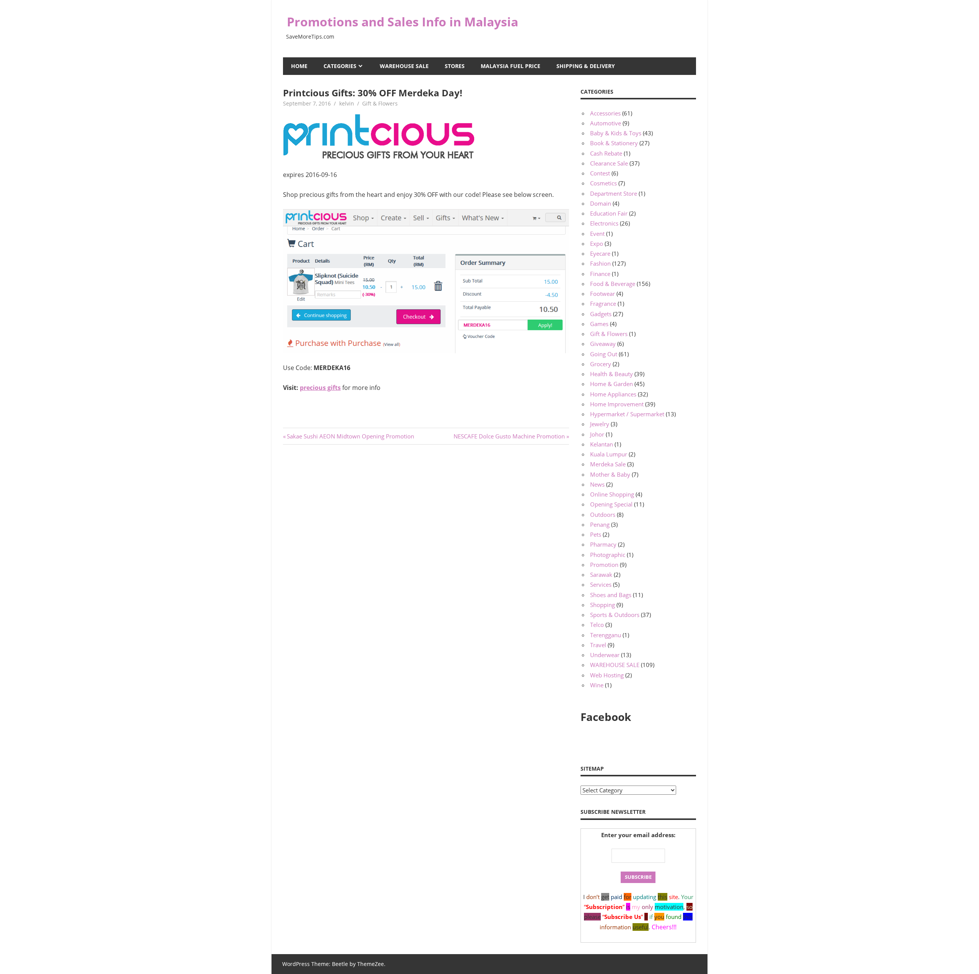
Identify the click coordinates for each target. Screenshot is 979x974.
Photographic (607, 554)
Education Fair (609, 213)
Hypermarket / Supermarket (627, 414)
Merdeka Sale (608, 464)
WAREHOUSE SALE (404, 66)
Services (600, 584)
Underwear (605, 655)
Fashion (600, 263)
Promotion (604, 564)
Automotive (605, 123)
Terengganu (605, 635)
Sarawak (601, 574)
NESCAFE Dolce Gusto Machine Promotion (509, 436)
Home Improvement (617, 404)
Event (597, 233)
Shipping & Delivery (585, 66)
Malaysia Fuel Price (510, 66)
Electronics (604, 223)
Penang (600, 524)
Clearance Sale (609, 163)
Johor (597, 434)
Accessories (605, 113)
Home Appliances (613, 394)
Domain (600, 203)
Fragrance (603, 303)
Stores (455, 66)
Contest (600, 173)
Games (599, 324)
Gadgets (600, 314)
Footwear (602, 293)
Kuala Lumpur (608, 454)
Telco (597, 624)
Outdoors (602, 514)
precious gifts (320, 387)
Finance (600, 274)
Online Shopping (612, 494)
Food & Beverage (612, 283)
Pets (595, 534)
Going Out (603, 354)
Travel (598, 645)
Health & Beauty (611, 374)
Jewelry (599, 424)
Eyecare (600, 253)
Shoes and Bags (610, 595)
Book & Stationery (614, 143)
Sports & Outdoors (614, 614)
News (597, 484)
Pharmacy (603, 544)
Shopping (602, 605)
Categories (340, 66)
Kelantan (601, 444)
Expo (596, 243)
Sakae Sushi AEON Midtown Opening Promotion (350, 436)
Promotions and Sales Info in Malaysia (402, 21)
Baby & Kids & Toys (615, 133)
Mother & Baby (610, 474)
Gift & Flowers (380, 103)
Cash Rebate (606, 153)
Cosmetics (603, 183)
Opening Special (611, 504)
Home (299, 66)
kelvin (346, 103)
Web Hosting (607, 675)
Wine (596, 685)
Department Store (613, 193)
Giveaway (603, 343)
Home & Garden (611, 384)
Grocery (600, 364)
